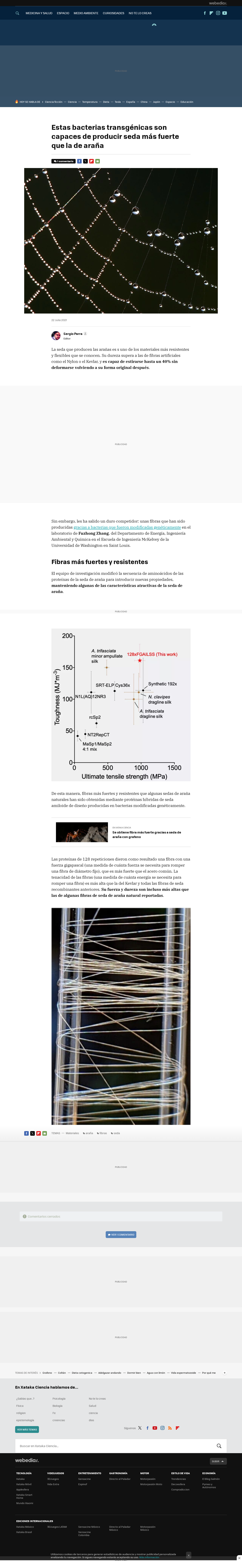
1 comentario (65, 161)
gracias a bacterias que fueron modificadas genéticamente (127, 527)
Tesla (118, 101)
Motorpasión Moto (151, 1484)
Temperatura (90, 101)
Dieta (106, 101)
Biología (57, 1406)
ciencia (93, 1413)
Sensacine (84, 1479)
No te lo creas (97, 1398)
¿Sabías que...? (25, 1398)
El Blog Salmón (211, 1479)
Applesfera (22, 1489)
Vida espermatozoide (184, 1372)
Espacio (170, 101)
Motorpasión (147, 1479)
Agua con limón (156, 1372)
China (144, 101)
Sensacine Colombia (84, 1533)
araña (89, 1133)
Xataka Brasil (24, 1532)
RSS (170, 1427)
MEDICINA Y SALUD (39, 13)
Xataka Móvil (23, 1484)
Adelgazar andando (110, 1372)
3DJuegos (53, 1479)
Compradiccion (180, 1489)
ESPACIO (63, 13)
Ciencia (72, 101)
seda (117, 1133)
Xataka (20, 1479)
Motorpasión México (147, 1528)
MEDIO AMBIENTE (86, 13)
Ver (122, 1234)
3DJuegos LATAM (57, 1526)
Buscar (219, 1446)
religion (21, 1413)
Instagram (218, 13)
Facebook (204, 13)
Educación (187, 101)
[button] (74, 333)
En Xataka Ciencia (121, 827)
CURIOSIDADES (113, 13)
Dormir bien (134, 1372)
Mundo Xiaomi (24, 1503)
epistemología (25, 1420)
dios (91, 1420)
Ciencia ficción (53, 101)
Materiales (72, 1133)
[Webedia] (218, 3)
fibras (103, 1133)
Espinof (82, 1484)
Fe (54, 1413)
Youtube (224, 13)
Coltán (62, 1372)
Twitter (85, 161)
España (130, 101)
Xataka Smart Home (24, 1496)
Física (19, 1406)
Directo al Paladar (119, 1479)
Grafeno (48, 1372)
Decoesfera (178, 1484)
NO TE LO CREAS (140, 13)
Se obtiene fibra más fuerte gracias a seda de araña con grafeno (146, 834)
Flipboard (211, 13)
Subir (215, 1461)
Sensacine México (89, 1526)
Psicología (59, 1398)
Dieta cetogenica (82, 1372)
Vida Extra (53, 1484)
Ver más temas (27, 1429)
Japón (156, 101)
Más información (149, 1557)
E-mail (97, 161)
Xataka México (25, 1526)
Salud (92, 1406)
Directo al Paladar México (119, 1528)
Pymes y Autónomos (209, 1485)
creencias (59, 1420)
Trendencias (178, 1479)
